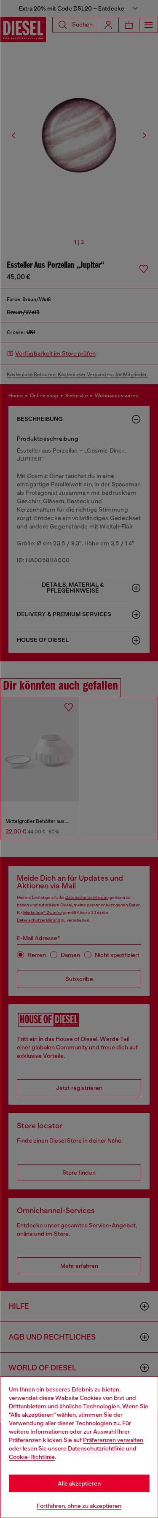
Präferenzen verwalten (113, 1440)
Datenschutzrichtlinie (96, 1448)
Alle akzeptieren (79, 1483)
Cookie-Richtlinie (32, 1456)
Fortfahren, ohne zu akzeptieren (79, 1505)
